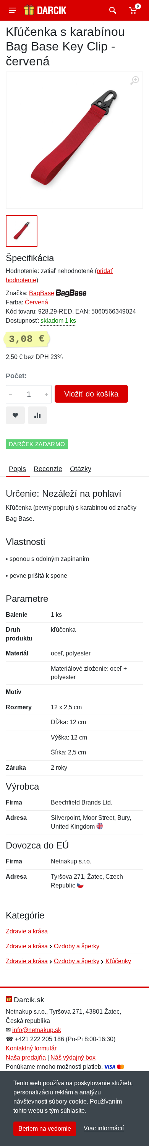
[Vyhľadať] (112, 10)
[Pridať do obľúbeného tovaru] (15, 415)
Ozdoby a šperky (76, 946)
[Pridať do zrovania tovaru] (37, 415)
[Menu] (12, 10)
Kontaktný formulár (31, 1048)
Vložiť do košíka (91, 394)
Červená (36, 302)
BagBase (41, 293)
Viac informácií (104, 1128)
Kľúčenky (118, 961)
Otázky (80, 469)
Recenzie (48, 469)
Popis (17, 469)
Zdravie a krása (27, 931)
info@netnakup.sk (36, 1030)
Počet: (16, 376)
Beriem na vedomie (44, 1128)
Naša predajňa (26, 1057)
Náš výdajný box (73, 1057)
